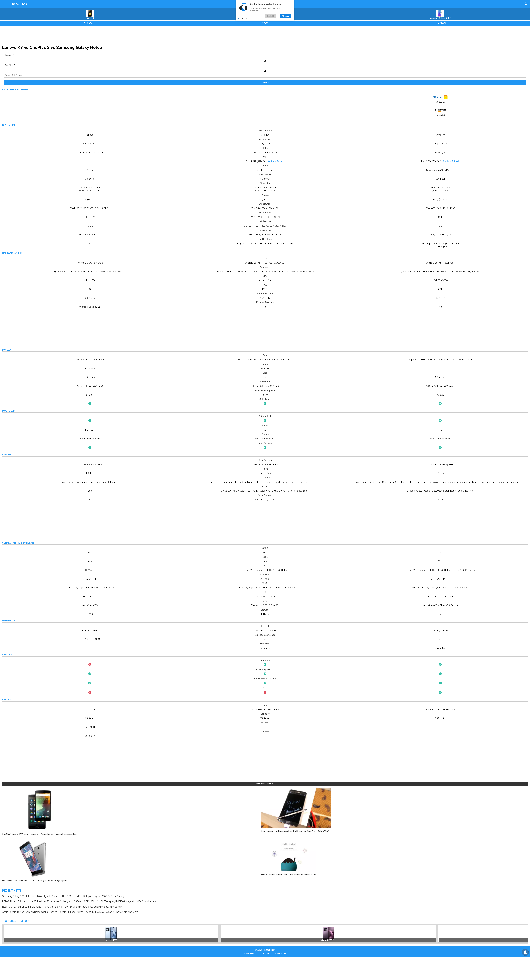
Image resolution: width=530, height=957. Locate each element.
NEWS (265, 23)
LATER (270, 15)
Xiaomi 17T (111, 940)
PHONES (88, 23)
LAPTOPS (441, 23)
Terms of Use (265, 953)
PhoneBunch (18, 4)
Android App (250, 953)
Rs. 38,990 (440, 115)
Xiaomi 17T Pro (328, 940)
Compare (265, 82)
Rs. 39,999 (440, 101)
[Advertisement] (265, 35)
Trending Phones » (16, 920)
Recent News (11, 890)
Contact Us (280, 953)
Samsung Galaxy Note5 (440, 18)
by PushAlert (244, 19)
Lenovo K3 (90, 18)
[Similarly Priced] (275, 161)
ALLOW (285, 15)
